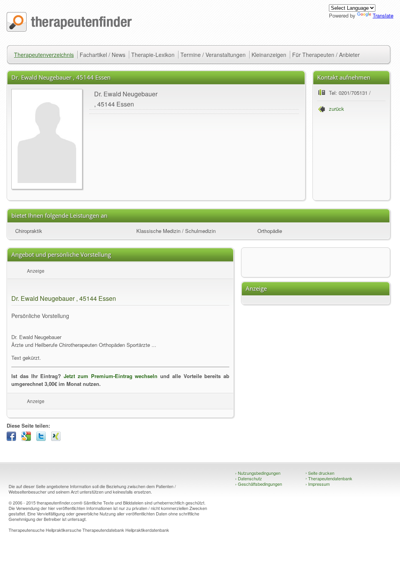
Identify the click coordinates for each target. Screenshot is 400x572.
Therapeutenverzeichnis (44, 55)
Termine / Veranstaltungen (213, 55)
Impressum (317, 484)
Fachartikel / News (102, 55)
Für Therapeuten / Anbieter (326, 55)
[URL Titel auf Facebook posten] (13, 438)
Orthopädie (269, 230)
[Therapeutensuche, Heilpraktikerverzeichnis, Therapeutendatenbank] (69, 29)
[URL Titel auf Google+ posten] (28, 438)
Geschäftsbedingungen (258, 484)
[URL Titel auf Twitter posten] (43, 438)
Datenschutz (248, 478)
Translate (383, 15)
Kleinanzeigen (269, 55)
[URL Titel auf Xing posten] (57, 438)
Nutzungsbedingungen (257, 473)
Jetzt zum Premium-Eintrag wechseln (110, 376)
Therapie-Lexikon (153, 55)
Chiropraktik (28, 230)
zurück (336, 108)
